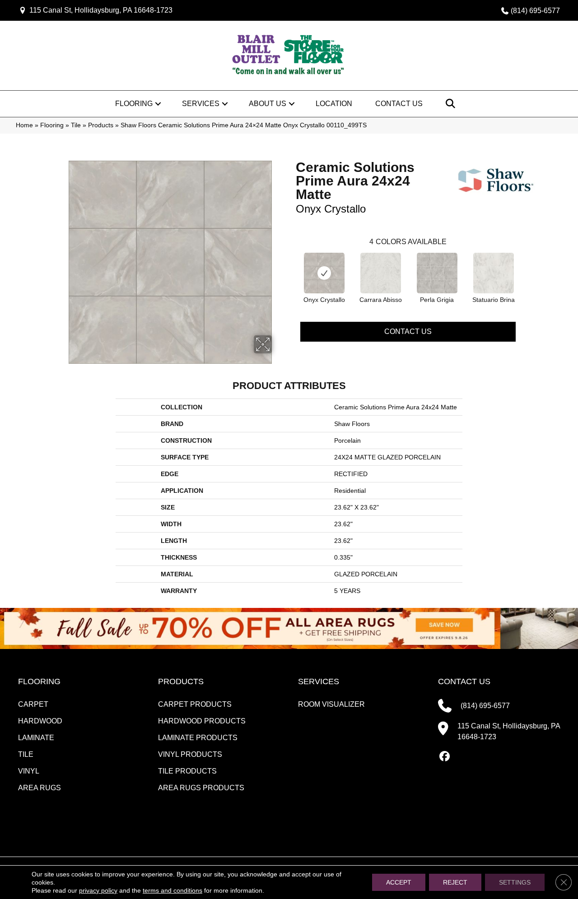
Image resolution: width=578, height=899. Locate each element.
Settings (515, 882)
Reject (455, 882)
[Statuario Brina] (493, 273)
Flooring (134, 103)
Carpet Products (195, 704)
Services (200, 103)
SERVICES (318, 681)
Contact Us (399, 103)
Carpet (33, 704)
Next (524, 264)
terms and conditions (172, 890)
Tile (76, 125)
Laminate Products (198, 737)
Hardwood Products (202, 721)
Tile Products (187, 771)
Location (334, 103)
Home (24, 125)
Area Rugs (39, 788)
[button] (158, 104)
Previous (291, 264)
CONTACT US (464, 681)
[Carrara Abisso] (380, 273)
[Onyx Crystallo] (324, 273)
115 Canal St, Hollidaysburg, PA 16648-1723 (100, 10)
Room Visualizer (331, 704)
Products (100, 125)
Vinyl (28, 771)
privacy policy (98, 890)
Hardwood (40, 721)
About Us (267, 103)
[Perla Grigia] (437, 273)
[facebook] (444, 757)
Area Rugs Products (201, 788)
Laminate (36, 737)
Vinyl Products (190, 754)
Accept (398, 882)
